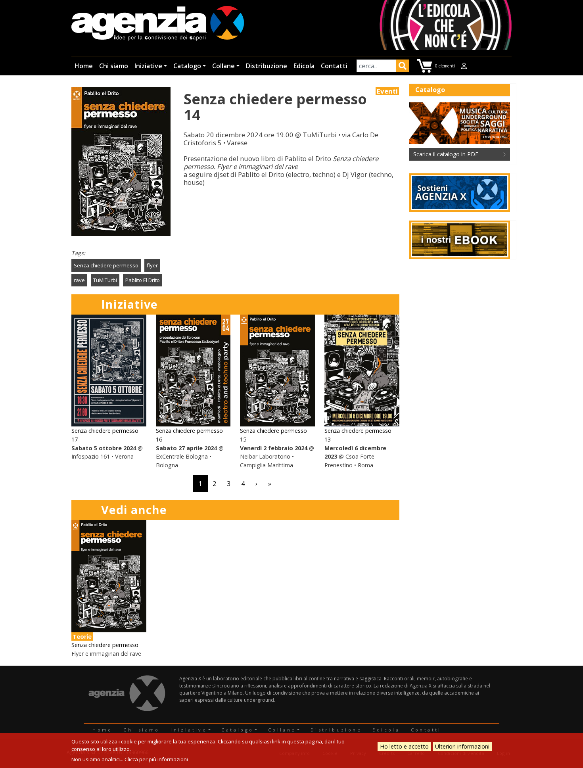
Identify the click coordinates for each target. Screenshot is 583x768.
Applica (402, 67)
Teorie (82, 636)
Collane (223, 65)
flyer (152, 265)
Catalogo (187, 65)
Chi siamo (113, 65)
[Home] (157, 24)
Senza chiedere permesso (106, 265)
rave (79, 280)
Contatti (334, 65)
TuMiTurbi (105, 280)
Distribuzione (266, 65)
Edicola (304, 65)
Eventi (387, 91)
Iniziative (148, 65)
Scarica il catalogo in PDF (445, 154)
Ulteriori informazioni (462, 746)
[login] (464, 66)
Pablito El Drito (142, 280)
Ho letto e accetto (404, 746)
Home (84, 65)
